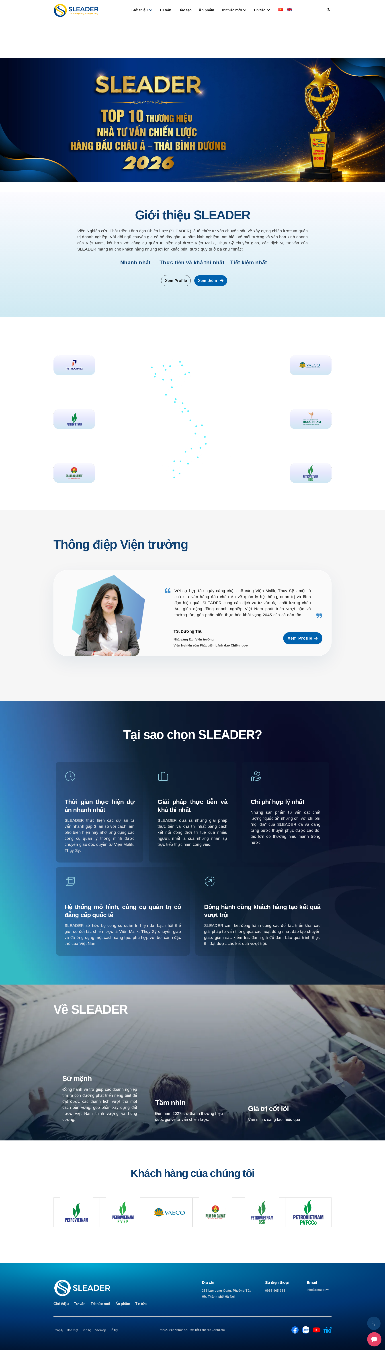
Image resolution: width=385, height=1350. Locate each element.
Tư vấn (79, 1304)
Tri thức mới (100, 1304)
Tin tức (141, 1304)
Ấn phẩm (122, 1304)
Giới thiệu (61, 1304)
